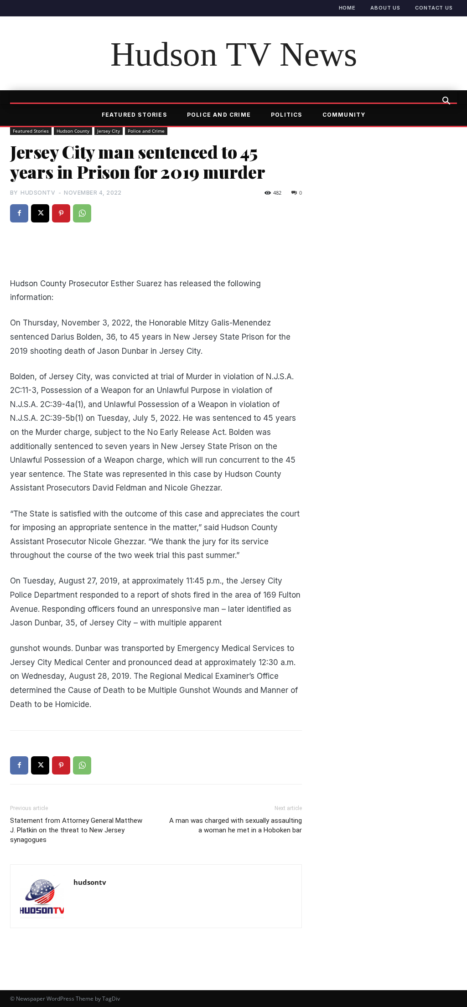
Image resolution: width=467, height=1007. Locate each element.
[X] (40, 213)
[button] (446, 102)
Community (344, 114)
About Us (385, 8)
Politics (286, 114)
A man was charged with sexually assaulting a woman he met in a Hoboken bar (235, 825)
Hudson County (73, 131)
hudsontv (38, 192)
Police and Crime (219, 114)
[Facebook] (19, 213)
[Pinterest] (61, 213)
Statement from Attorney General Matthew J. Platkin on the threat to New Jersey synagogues (76, 830)
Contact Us (434, 8)
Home (347, 8)
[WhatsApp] (82, 213)
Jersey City (108, 131)
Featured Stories (134, 114)
